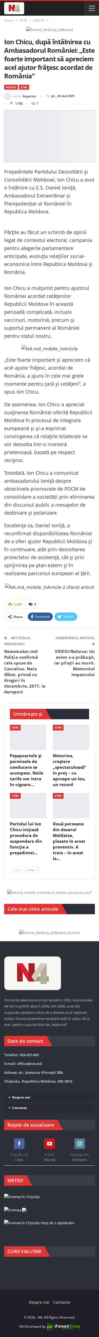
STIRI (24, 87)
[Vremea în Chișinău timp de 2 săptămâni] (39, 1223)
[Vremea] (15, 1210)
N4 (21, 1326)
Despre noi (21, 1097)
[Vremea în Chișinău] (22, 1197)
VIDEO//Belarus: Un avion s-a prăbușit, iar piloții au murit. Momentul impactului (74, 663)
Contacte (19, 1107)
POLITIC (11, 87)
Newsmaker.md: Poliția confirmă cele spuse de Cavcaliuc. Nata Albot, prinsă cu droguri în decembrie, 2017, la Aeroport (24, 671)
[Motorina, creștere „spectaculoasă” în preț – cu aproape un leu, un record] (71, 737)
